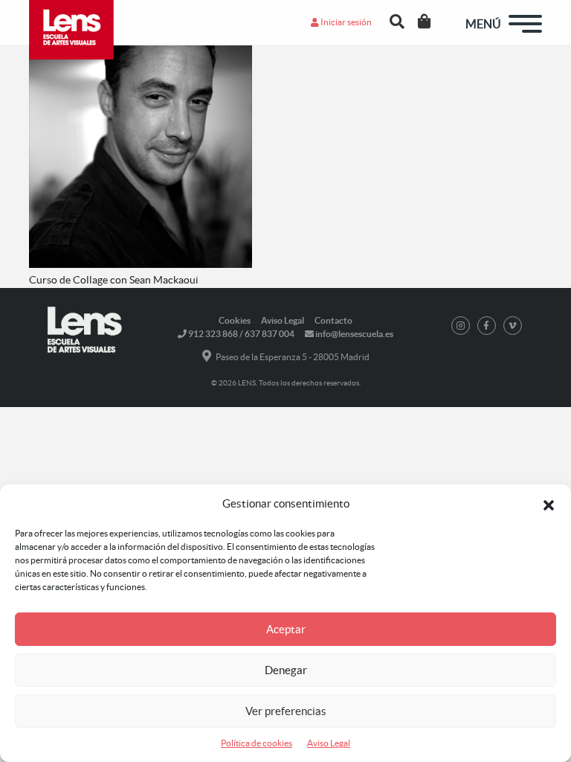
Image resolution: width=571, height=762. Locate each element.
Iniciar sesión (345, 22)
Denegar (286, 670)
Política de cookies (256, 743)
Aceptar (286, 629)
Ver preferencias (285, 711)
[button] (548, 503)
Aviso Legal (328, 743)
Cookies (235, 320)
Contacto (333, 320)
